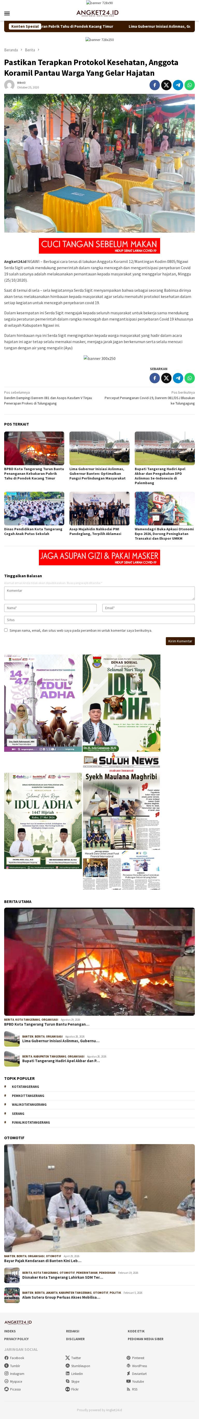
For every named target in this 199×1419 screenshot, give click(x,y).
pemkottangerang (28, 1096)
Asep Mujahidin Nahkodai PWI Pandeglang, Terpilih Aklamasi (95, 531)
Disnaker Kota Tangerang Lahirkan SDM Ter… (62, 1277)
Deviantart (139, 1374)
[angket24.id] (99, 13)
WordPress (139, 1366)
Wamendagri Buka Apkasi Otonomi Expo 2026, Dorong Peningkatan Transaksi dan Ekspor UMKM (164, 534)
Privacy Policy (16, 1339)
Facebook (17, 1358)
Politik (115, 1293)
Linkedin (77, 1374)
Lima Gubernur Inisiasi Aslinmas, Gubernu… (61, 1041)
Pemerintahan (87, 1273)
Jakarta (52, 1293)
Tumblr (15, 1366)
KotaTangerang (25, 1086)
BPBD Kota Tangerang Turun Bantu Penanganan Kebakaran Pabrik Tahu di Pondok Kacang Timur (34, 474)
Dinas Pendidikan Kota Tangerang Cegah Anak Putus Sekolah (33, 531)
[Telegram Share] (178, 85)
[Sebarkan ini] (155, 85)
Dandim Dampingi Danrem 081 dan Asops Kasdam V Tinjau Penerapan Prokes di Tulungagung (48, 398)
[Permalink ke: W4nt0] (9, 84)
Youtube (138, 1381)
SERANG (18, 1113)
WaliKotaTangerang (29, 1104)
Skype (75, 1381)
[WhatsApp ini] (189, 85)
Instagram (17, 1374)
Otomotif (53, 1256)
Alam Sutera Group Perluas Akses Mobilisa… (61, 1297)
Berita (9, 1019)
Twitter (76, 1358)
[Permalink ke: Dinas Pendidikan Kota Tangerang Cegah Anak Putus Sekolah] (34, 508)
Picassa (15, 1389)
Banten (27, 1036)
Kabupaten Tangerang (49, 1056)
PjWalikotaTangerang (31, 1122)
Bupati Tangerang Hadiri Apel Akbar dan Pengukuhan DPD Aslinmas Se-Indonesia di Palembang (160, 476)
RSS (134, 1389)
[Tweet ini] (166, 85)
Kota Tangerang (27, 1019)
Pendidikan (107, 1273)
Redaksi (72, 1331)
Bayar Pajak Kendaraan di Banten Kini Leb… (42, 1260)
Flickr (75, 1389)
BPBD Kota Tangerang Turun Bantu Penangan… (46, 1024)
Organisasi (49, 1019)
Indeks (10, 1331)
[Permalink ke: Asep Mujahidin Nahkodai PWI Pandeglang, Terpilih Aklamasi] (99, 508)
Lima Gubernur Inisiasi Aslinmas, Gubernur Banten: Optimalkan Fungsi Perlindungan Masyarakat (97, 474)
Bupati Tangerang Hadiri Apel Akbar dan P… (61, 1061)
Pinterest (138, 1358)
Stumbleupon (80, 1366)
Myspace (16, 1381)
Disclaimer (75, 1339)
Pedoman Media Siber (146, 1339)
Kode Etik (136, 1331)
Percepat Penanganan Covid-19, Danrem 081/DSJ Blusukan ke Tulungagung (150, 398)
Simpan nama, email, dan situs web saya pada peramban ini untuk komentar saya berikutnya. (81, 630)
